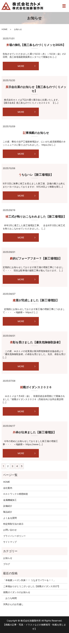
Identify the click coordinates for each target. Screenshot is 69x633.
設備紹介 (7, 506)
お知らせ (7, 558)
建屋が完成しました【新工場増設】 (34, 300)
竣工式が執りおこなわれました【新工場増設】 (34, 216)
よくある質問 (10, 518)
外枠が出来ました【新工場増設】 (34, 432)
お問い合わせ (10, 529)
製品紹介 (7, 511)
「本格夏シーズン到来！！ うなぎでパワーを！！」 (29, 580)
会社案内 (7, 488)
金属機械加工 (10, 500)
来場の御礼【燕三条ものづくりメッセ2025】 (34, 45)
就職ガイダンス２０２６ (34, 387)
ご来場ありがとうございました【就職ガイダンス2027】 (31, 586)
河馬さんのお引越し (13, 604)
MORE (21, 66)
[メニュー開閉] (64, 6)
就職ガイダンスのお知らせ (16, 592)
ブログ (6, 564)
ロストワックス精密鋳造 (15, 493)
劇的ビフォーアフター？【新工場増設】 (34, 258)
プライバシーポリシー (14, 536)
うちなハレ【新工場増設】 (34, 174)
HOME (4, 29)
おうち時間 (10, 598)
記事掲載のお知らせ (34, 132)
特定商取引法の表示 (13, 523)
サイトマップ (10, 541)
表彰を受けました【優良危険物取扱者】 (34, 342)
